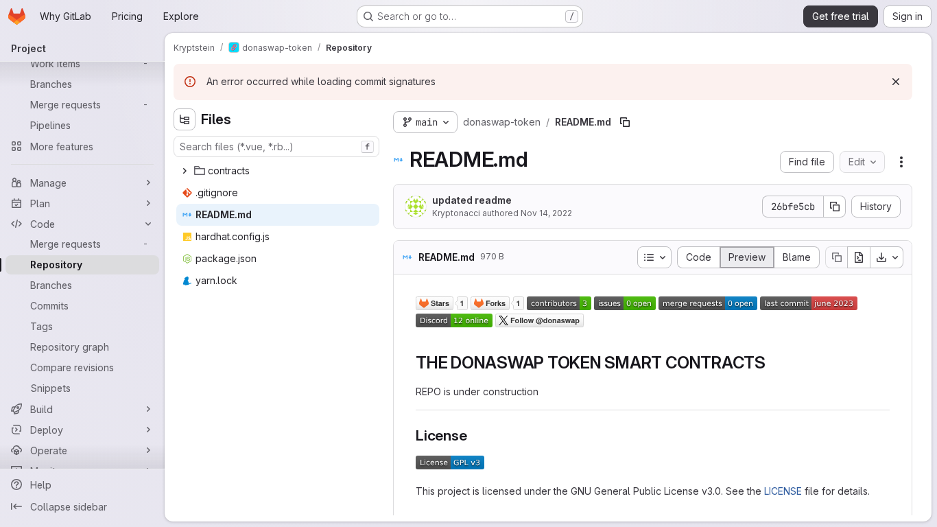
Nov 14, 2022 (546, 213)
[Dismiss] (896, 81)
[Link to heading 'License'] (475, 435)
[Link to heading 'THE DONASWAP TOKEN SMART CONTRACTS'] (774, 363)
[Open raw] (859, 257)
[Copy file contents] (836, 257)
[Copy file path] (625, 122)
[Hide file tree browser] (184, 119)
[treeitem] (277, 171)
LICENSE (783, 491)
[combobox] (276, 146)
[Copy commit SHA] (835, 207)
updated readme (472, 200)
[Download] (886, 257)
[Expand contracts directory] (184, 171)
